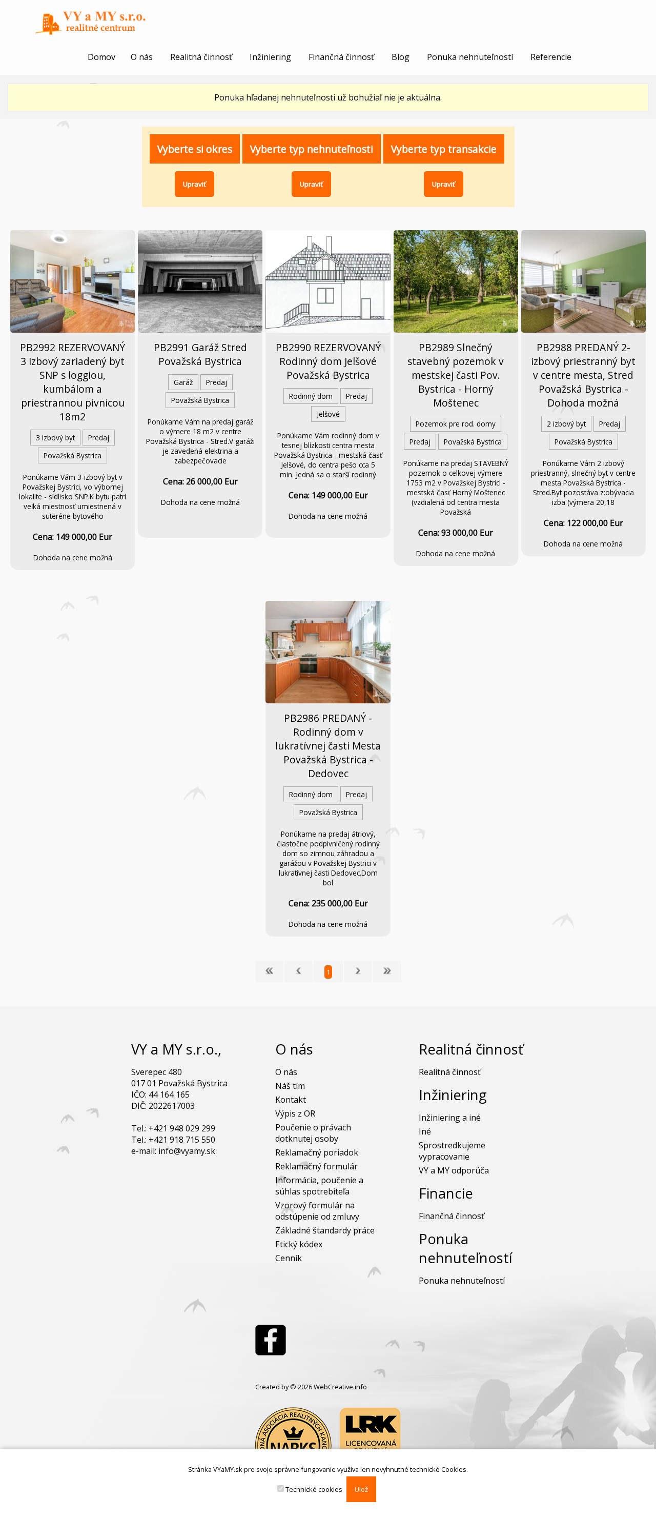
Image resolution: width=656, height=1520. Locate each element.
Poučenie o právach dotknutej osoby (313, 1133)
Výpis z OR (295, 1113)
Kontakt (290, 1099)
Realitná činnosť (201, 57)
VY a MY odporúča (454, 1170)
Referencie (550, 57)
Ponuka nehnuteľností (470, 57)
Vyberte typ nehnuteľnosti (311, 149)
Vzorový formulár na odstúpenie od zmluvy (317, 1211)
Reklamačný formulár (316, 1166)
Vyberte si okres (194, 149)
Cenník (288, 1258)
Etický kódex (298, 1244)
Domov (101, 57)
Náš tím (290, 1085)
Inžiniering (270, 57)
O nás (142, 57)
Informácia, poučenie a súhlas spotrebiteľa (319, 1185)
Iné (425, 1131)
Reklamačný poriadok (316, 1152)
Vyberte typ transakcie (444, 149)
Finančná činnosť (341, 57)
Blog (400, 57)
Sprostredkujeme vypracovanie (452, 1151)
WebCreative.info (340, 1386)
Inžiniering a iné (450, 1117)
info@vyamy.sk (186, 1151)
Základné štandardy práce (325, 1230)
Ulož (361, 1489)
